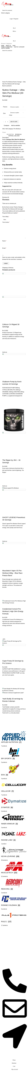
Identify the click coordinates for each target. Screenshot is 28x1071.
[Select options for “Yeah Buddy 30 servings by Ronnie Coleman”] (4, 720)
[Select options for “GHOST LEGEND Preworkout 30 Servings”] (4, 534)
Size (4, 113)
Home (4, 81)
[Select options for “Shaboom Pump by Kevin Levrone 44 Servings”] (4, 403)
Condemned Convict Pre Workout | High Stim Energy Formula (12, 611)
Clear (10, 115)
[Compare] (4, 321)
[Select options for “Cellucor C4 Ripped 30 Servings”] (4, 345)
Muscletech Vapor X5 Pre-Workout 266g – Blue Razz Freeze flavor (12, 573)
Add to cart (13, 121)
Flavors (5, 106)
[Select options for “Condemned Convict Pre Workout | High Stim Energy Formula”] (4, 632)
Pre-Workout (9, 81)
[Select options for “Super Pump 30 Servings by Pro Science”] (4, 682)
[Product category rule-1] (14, 828)
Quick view (4, 349)
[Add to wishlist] (4, 341)
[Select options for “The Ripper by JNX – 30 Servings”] (4, 479)
